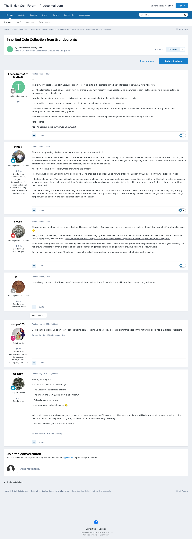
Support (33, 15)
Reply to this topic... (31, 469)
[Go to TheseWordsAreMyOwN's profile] (10, 49)
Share (159, 49)
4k (19, 349)
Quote (41, 135)
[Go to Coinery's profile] (18, 383)
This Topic (173, 15)
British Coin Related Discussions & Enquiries (50, 50)
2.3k (19, 171)
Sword (18, 221)
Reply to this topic (173, 61)
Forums (8, 22)
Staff (19, 22)
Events (45, 15)
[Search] (185, 15)
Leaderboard (84, 15)
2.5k (19, 246)
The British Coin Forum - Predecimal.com (33, 5)
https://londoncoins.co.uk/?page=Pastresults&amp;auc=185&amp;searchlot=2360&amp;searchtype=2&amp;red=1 (117, 238)
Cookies (102, 529)
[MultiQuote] (34, 135)
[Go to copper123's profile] (18, 334)
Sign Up (182, 5)
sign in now (68, 457)
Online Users (44, 22)
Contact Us (91, 529)
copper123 (18, 324)
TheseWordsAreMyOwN (29, 47)
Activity (21, 15)
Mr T (18, 276)
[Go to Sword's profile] (18, 231)
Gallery (56, 15)
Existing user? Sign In (161, 6)
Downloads (69, 15)
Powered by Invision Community (96, 535)
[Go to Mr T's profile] (18, 286)
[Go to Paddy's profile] (18, 156)
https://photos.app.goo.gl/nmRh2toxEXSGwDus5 (54, 127)
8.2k (19, 398)
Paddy (18, 146)
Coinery (18, 373)
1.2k (19, 301)
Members (30, 22)
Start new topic (147, 61)
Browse (9, 15)
